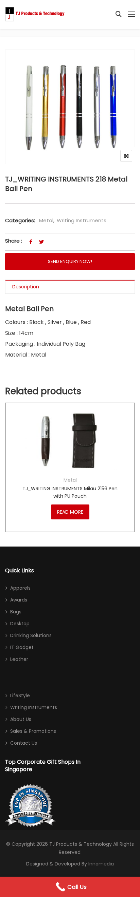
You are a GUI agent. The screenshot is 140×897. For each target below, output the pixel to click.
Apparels (20, 588)
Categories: (20, 220)
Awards (18, 599)
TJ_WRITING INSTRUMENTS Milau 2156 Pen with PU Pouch (70, 492)
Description (25, 286)
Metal (46, 220)
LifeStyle (20, 695)
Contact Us (23, 743)
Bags (15, 611)
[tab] (70, 287)
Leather (19, 659)
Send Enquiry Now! (70, 261)
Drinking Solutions (31, 635)
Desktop (20, 623)
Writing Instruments (81, 220)
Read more (70, 512)
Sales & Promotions (33, 731)
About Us (20, 719)
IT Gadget (22, 647)
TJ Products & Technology (80, 844)
